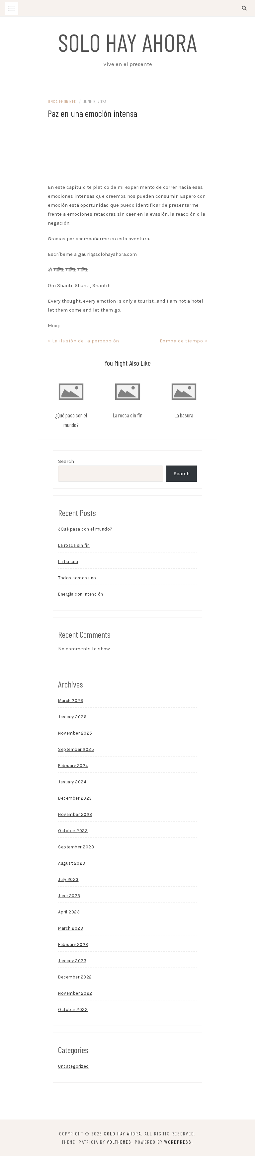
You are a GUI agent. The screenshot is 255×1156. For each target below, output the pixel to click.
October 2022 (73, 1009)
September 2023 (76, 846)
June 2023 (69, 895)
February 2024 (73, 765)
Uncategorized (62, 101)
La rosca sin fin (127, 415)
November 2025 (75, 733)
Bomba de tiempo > (184, 341)
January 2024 (72, 781)
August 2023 (71, 863)
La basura (184, 415)
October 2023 (73, 830)
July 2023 (68, 879)
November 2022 (75, 993)
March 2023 (70, 928)
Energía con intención (80, 594)
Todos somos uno (77, 577)
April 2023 (69, 911)
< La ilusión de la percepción (83, 341)
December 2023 (75, 798)
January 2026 (72, 716)
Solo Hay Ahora (127, 42)
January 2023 (72, 960)
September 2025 (76, 749)
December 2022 (75, 977)
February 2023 (73, 944)
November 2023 (75, 814)
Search (66, 461)
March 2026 (70, 700)
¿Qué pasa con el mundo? (85, 529)
